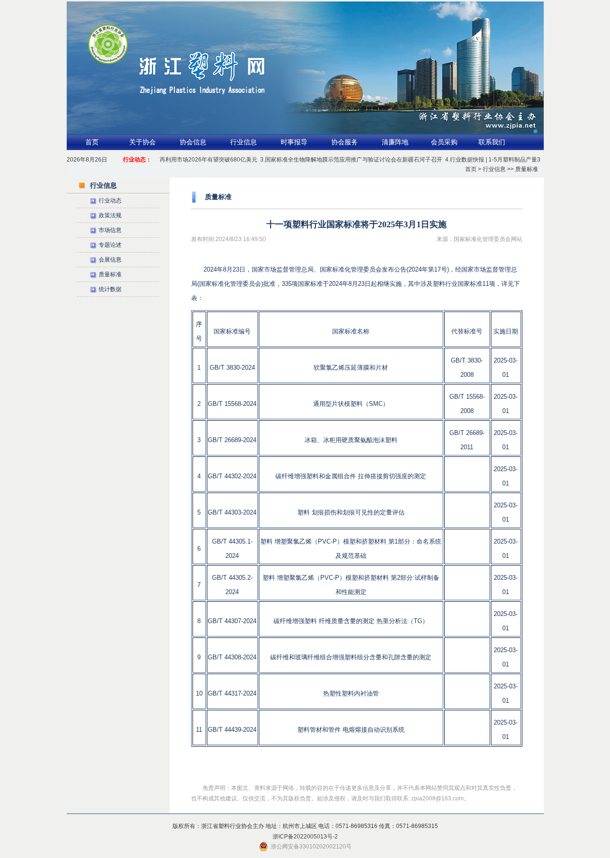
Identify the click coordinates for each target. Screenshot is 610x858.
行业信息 (243, 142)
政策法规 (110, 215)
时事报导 (294, 142)
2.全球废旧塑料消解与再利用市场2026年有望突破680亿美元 (170, 159)
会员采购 (444, 142)
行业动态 (110, 200)
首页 (92, 142)
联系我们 (491, 142)
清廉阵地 (395, 142)
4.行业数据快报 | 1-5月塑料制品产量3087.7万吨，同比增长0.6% (517, 159)
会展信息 (110, 259)
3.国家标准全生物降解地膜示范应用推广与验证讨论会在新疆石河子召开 (341, 159)
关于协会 (142, 142)
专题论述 (110, 245)
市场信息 (110, 230)
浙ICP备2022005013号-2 (305, 836)
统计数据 (110, 289)
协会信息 (193, 142)
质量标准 (110, 274)
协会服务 (344, 142)
